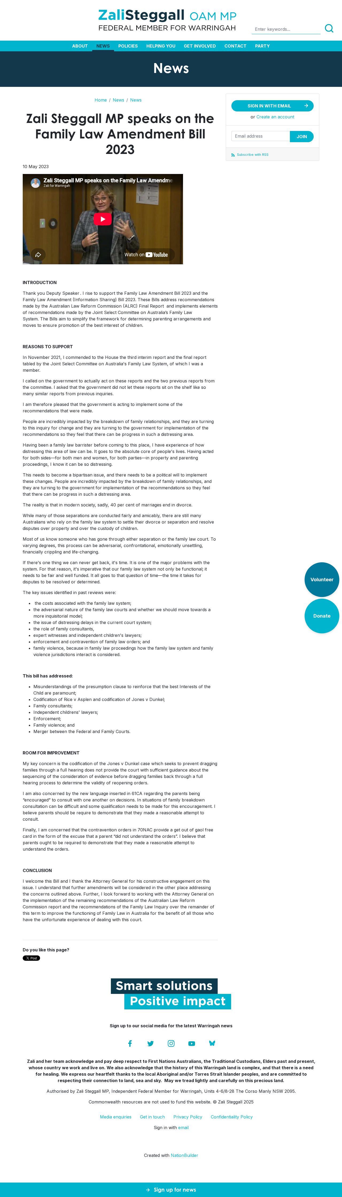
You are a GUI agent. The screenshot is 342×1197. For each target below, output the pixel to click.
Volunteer (322, 579)
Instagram (171, 1043)
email (183, 1127)
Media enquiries (115, 1116)
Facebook (130, 1043)
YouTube (192, 1043)
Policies (128, 46)
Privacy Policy (187, 1116)
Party (262, 46)
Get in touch (152, 1116)
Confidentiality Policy (232, 1116)
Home (101, 100)
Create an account (275, 116)
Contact (235, 46)
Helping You (160, 46)
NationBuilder (184, 1155)
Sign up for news (175, 1189)
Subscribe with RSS (252, 155)
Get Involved (200, 46)
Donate (322, 616)
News (103, 46)
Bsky (212, 1043)
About (80, 46)
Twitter (151, 1043)
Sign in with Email (269, 106)
